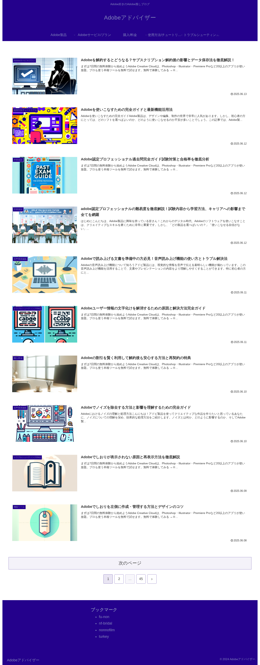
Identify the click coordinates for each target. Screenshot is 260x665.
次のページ (130, 563)
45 (141, 579)
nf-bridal (105, 623)
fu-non (104, 617)
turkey (104, 637)
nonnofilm (107, 630)
